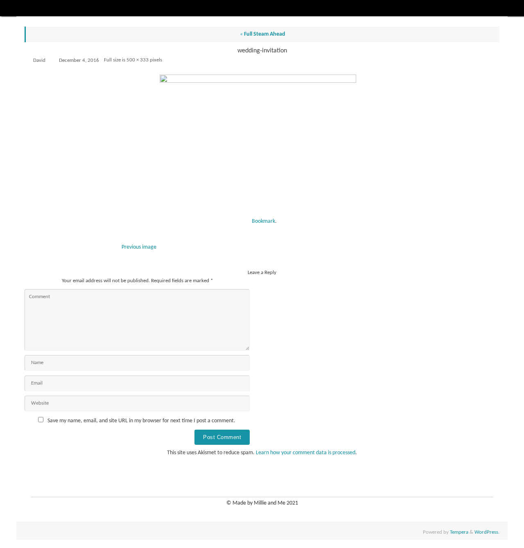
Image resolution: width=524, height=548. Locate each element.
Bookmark (263, 221)
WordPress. (486, 532)
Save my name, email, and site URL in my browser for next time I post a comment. (141, 421)
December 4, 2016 (79, 60)
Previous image (139, 247)
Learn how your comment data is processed (305, 453)
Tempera (459, 532)
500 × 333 (137, 60)
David (39, 60)
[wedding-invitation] (262, 143)
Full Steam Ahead (262, 34)
